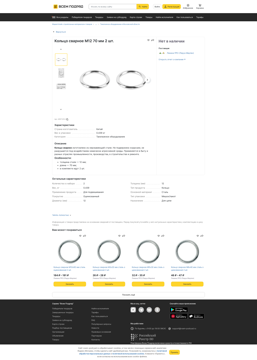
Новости (95, 328)
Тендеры (56, 316)
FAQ (93, 320)
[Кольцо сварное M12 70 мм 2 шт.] (113, 87)
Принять (174, 352)
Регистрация (173, 6)
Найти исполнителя (100, 308)
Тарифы (95, 312)
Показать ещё (128, 295)
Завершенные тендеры (63, 312)
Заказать (70, 284)
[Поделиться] (152, 40)
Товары (55, 339)
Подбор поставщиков (62, 328)
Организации (58, 332)
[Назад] (61, 49)
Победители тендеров (62, 308)
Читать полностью (60, 215)
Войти (157, 6)
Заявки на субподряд (62, 320)
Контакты (95, 339)
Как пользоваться (99, 316)
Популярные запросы (101, 324)
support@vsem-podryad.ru (184, 328)
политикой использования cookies (128, 353)
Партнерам (96, 336)
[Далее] (61, 109)
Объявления (57, 336)
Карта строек (58, 324)
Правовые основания (101, 332)
